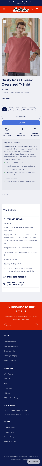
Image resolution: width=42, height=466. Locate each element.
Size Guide (6, 99)
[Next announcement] (38, 3)
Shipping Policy (9, 427)
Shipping (13, 92)
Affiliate (7, 393)
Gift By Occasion (10, 341)
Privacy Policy (9, 432)
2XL (32, 109)
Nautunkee (13, 456)
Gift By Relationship (11, 346)
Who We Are (8, 374)
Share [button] (6, 194)
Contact (7, 379)
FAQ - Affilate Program (12, 398)
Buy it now (21, 123)
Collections (8, 388)
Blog (5, 383)
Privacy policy (33, 456)
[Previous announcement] (4, 3)
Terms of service (16, 459)
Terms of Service (10, 441)
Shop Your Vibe (9, 351)
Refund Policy (9, 437)
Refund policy (23, 456)
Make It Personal (10, 360)
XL (24, 109)
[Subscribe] (35, 325)
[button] (4, 9)
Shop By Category (10, 356)
